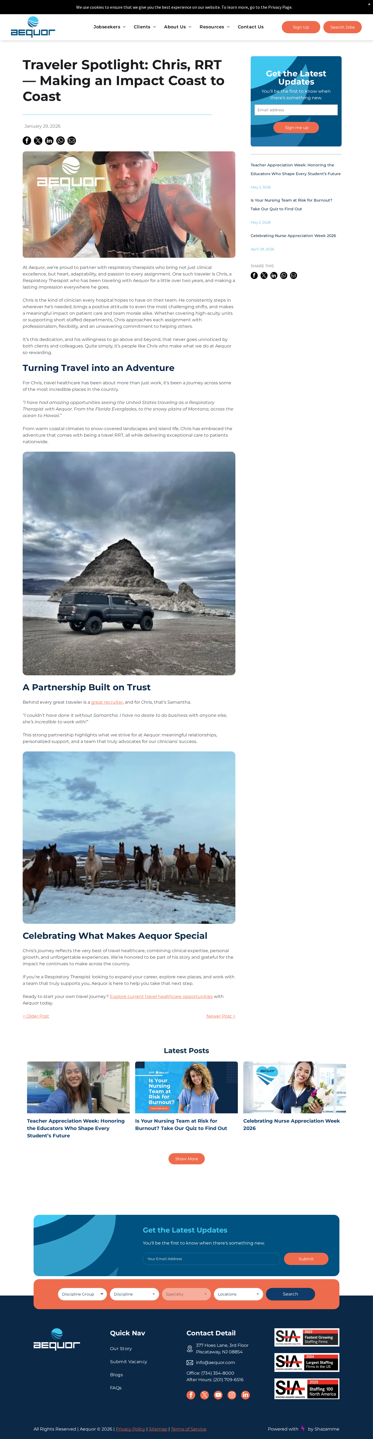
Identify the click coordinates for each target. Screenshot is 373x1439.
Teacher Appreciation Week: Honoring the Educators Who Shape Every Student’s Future (76, 1128)
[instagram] (231, 1396)
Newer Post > (220, 1016)
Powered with (283, 1429)
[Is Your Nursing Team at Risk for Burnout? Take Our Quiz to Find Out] (186, 1087)
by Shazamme (323, 1429)
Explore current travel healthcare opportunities (161, 996)
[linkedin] (245, 1396)
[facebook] (191, 1396)
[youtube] (218, 1396)
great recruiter (107, 702)
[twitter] (204, 1396)
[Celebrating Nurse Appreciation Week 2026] (294, 1087)
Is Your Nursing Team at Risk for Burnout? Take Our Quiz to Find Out (181, 1124)
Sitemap (158, 1429)
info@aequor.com (215, 1362)
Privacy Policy (130, 1429)
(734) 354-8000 (217, 1373)
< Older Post (36, 1016)
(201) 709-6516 (228, 1379)
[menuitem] (110, 27)
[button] (306, 1259)
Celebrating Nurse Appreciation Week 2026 (293, 235)
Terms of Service (188, 1429)
